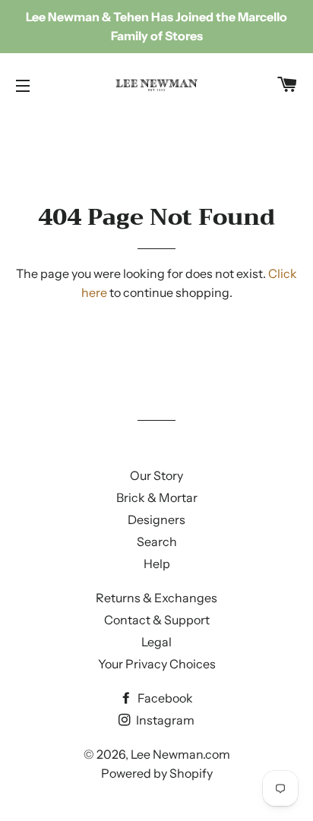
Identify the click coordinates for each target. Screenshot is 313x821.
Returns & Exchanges (156, 597)
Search (157, 541)
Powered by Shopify (157, 773)
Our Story (156, 475)
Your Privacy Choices (157, 663)
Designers (156, 519)
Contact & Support (157, 619)
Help (157, 563)
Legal (156, 641)
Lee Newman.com (180, 754)
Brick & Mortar (157, 497)
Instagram (164, 720)
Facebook (164, 698)
